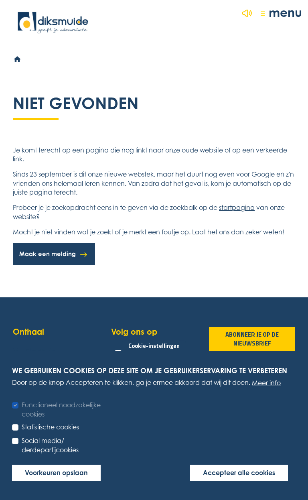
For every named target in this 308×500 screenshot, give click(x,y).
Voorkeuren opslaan (56, 473)
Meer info (266, 383)
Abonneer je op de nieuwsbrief (252, 339)
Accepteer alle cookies (239, 473)
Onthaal (28, 332)
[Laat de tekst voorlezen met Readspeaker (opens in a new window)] (247, 13)
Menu (285, 12)
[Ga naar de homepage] (53, 22)
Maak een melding (47, 254)
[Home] (17, 60)
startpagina (237, 207)
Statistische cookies (50, 427)
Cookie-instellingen (154, 345)
